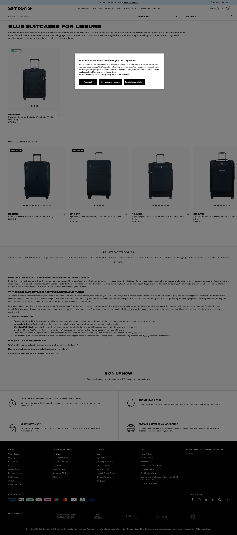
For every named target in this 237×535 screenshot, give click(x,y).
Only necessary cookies (110, 82)
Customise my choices (134, 82)
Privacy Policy (106, 74)
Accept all (88, 82)
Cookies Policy (123, 74)
